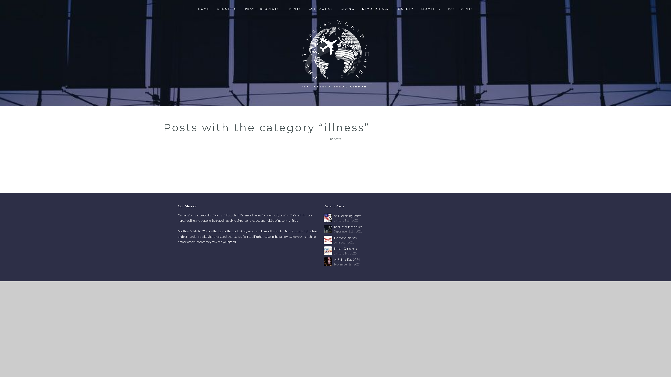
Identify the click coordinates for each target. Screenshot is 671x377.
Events (294, 8)
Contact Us (321, 8)
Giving (347, 8)
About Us (227, 8)
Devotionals (375, 8)
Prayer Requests (262, 8)
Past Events (460, 8)
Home (203, 8)
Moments (431, 8)
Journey (405, 8)
